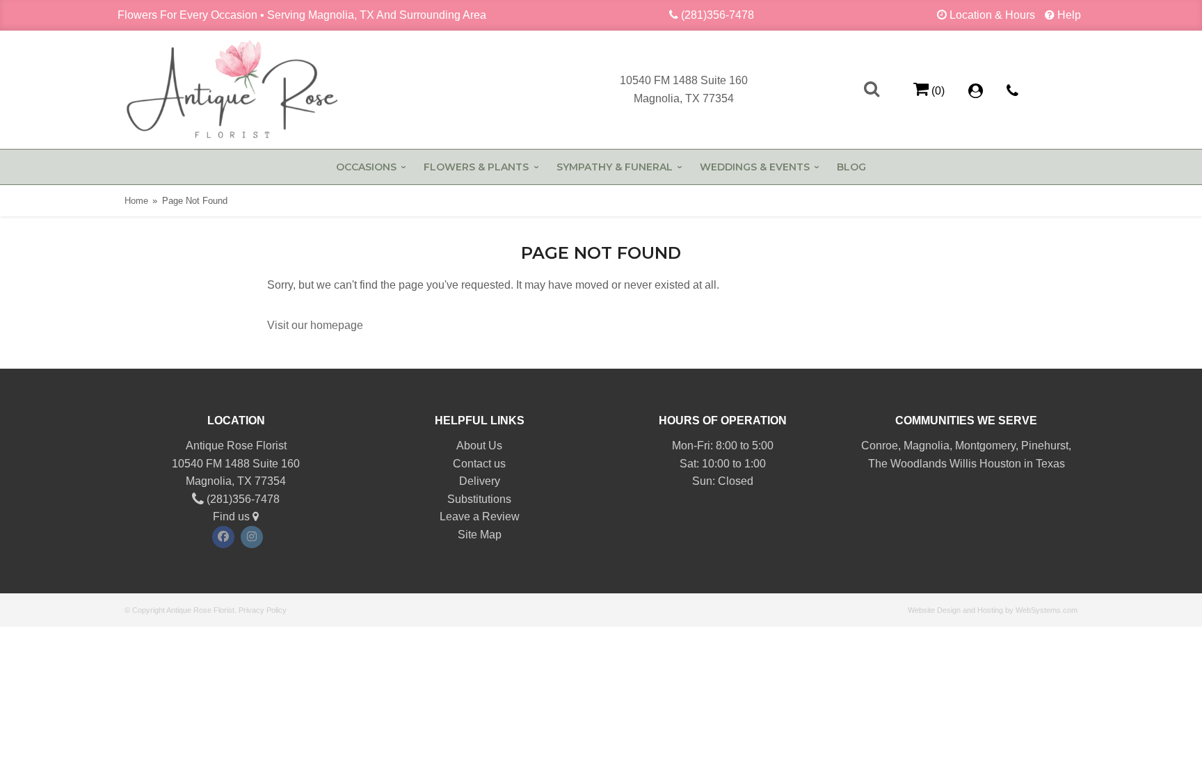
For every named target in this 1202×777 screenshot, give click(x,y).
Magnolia (926, 445)
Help (1069, 15)
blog (851, 167)
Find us (233, 516)
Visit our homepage (315, 325)
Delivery (479, 481)
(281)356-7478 (717, 15)
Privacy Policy (263, 610)
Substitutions (479, 499)
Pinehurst (1044, 445)
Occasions (366, 167)
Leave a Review (480, 516)
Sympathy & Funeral (614, 167)
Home (136, 200)
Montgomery (985, 445)
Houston (1000, 464)
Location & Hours (992, 15)
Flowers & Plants (476, 167)
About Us (479, 445)
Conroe (879, 445)
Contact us (479, 464)
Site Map (480, 534)
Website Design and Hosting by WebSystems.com (992, 610)
